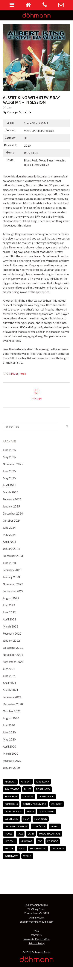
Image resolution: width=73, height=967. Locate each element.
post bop (52, 841)
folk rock (40, 818)
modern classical (49, 833)
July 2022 (9, 605)
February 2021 (12, 697)
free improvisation (16, 826)
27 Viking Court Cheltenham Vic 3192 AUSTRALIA (36, 913)
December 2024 (13, 513)
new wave (26, 841)
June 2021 (9, 675)
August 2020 (11, 718)
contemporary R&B (34, 804)
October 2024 (12, 520)
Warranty (36, 934)
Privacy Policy (37, 943)
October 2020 (12, 711)
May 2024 (9, 534)
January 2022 (11, 640)
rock (23, 373)
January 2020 (11, 767)
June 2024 (9, 527)
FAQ (36, 930)
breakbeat (11, 796)
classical (28, 796)
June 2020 (9, 732)
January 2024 (11, 548)
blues (15, 373)
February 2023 (12, 570)
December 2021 (13, 647)
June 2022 (9, 612)
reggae (9, 848)
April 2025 (9, 485)
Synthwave (11, 856)
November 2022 (13, 584)
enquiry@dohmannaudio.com (36, 921)
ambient (26, 781)
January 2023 (11, 577)
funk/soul (39, 826)
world (27, 856)
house (8, 833)
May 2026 (9, 457)
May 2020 (9, 739)
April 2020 (9, 746)
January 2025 (11, 506)
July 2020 (9, 725)
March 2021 (10, 690)
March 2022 (10, 626)
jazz (20, 833)
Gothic (55, 826)
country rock (13, 811)
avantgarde (12, 789)
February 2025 (12, 499)
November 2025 (13, 464)
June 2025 (9, 471)
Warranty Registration (37, 939)
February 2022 (12, 633)
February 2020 (12, 760)
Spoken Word (38, 848)
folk (26, 818)
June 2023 (9, 563)
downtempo (46, 811)
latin (31, 833)
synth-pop (57, 848)
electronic (11, 818)
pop (40, 841)
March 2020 (10, 753)
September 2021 (13, 661)
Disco (30, 811)
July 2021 (9, 668)
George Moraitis (19, 112)
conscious (11, 804)
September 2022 (13, 591)
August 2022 (11, 598)
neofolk (10, 841)
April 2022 (9, 619)
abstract (10, 781)
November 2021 (13, 654)
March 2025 (10, 492)
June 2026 (9, 450)
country (56, 804)
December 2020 (13, 704)
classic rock (46, 796)
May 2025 (9, 478)
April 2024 (9, 541)
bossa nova (43, 789)
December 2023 (13, 555)
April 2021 (9, 683)
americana (42, 781)
